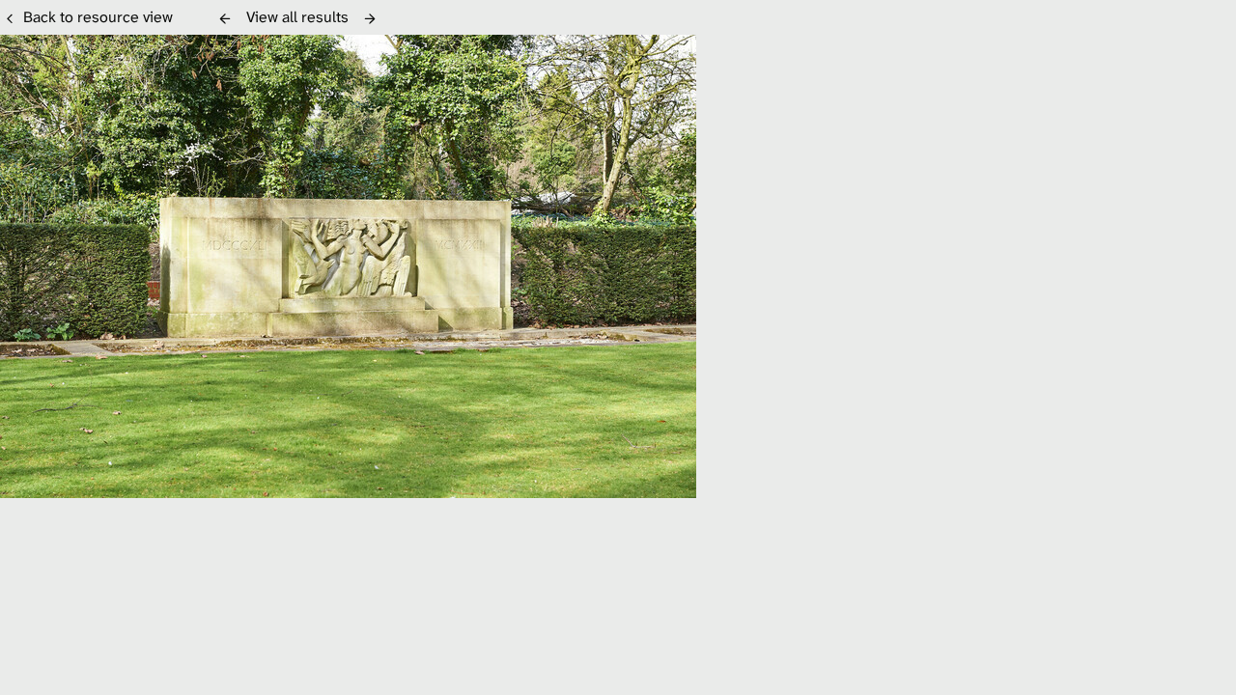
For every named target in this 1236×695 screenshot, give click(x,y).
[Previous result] (225, 18)
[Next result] (369, 18)
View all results (297, 17)
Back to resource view (98, 17)
